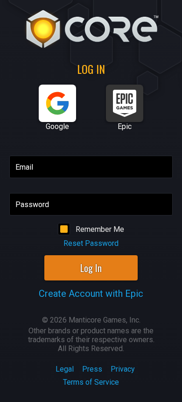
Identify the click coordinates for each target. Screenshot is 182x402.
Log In (91, 268)
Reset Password (91, 243)
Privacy (123, 369)
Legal (65, 369)
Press (92, 369)
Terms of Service (91, 382)
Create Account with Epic (91, 293)
